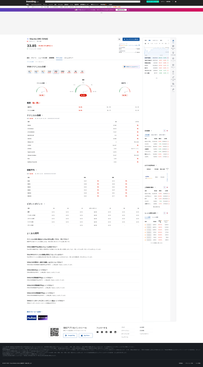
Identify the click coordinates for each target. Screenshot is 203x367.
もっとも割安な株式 (150, 213)
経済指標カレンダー (84, 4)
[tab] (30, 72)
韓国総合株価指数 (148, 62)
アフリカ (103, 6)
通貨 (146, 40)
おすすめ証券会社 (150, 165)
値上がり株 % (154, 134)
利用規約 (181, 363)
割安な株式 (109, 6)
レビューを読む (167, 177)
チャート (33, 58)
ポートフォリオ (125, 333)
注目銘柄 (147, 131)
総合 (28, 58)
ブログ (123, 327)
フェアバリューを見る (133, 45)
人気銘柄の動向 (149, 187)
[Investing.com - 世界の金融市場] (32, 1)
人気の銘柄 (147, 134)
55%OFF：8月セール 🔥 (152, 1)
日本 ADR (72, 6)
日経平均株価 (147, 57)
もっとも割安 (147, 217)
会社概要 (142, 327)
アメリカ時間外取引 (54, 6)
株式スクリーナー (95, 4)
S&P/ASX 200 (148, 70)
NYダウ (146, 65)
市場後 (61, 6)
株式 (28, 6)
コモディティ (155, 40)
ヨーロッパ (84, 6)
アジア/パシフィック (96, 6)
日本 (42, 6)
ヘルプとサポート (144, 333)
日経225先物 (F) (148, 60)
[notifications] (173, 1)
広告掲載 (142, 330)
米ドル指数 (147, 73)
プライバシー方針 (189, 363)
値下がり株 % (162, 134)
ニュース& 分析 (42, 58)
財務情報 (51, 58)
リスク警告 (198, 363)
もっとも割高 (155, 217)
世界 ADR (66, 6)
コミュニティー (68, 58)
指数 (150, 40)
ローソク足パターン (40, 61)
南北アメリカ (78, 6)
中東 (89, 6)
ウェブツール (124, 337)
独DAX (146, 68)
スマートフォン (125, 330)
